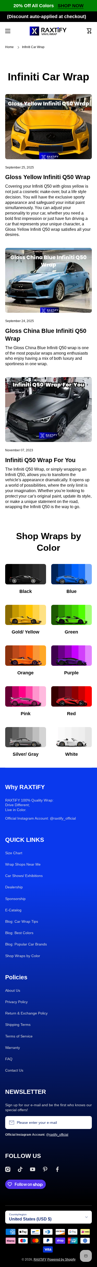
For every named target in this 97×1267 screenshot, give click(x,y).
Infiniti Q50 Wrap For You (40, 460)
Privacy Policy (16, 1002)
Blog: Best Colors (19, 933)
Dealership (14, 887)
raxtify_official (58, 1134)
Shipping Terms (18, 1024)
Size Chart (13, 853)
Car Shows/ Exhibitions (24, 876)
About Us (12, 990)
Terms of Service (19, 1036)
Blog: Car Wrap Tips (21, 921)
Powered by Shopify (61, 1259)
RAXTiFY (40, 1259)
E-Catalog (13, 910)
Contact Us (14, 1070)
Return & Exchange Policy (26, 1013)
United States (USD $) (30, 1219)
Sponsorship (15, 899)
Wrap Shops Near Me (23, 864)
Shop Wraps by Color (22, 956)
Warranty (12, 1047)
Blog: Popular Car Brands (26, 944)
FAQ (8, 1059)
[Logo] (48, 31)
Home (9, 47)
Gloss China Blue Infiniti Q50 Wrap (45, 334)
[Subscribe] (85, 1122)
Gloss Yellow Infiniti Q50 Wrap (47, 177)
